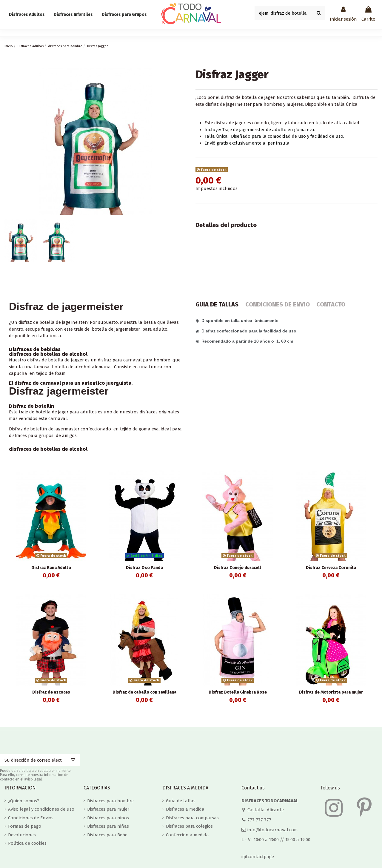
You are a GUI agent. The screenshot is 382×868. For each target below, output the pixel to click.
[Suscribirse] (73, 760)
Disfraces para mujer (108, 809)
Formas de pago (24, 826)
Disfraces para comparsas (192, 818)
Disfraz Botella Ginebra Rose (238, 692)
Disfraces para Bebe (107, 835)
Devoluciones (22, 835)
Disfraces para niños (108, 818)
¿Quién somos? (23, 800)
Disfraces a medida (185, 809)
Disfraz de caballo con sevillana (144, 692)
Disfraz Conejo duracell (237, 567)
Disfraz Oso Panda (144, 567)
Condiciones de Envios (30, 818)
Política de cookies (27, 843)
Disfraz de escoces (51, 692)
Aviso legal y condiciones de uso (41, 809)
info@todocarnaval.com (272, 829)
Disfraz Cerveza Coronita (331, 567)
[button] (124, 15)
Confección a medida (187, 835)
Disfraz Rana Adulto (51, 567)
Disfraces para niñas (108, 826)
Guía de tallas (180, 800)
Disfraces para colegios (189, 826)
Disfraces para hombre (110, 800)
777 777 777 (259, 820)
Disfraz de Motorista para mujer (331, 692)
